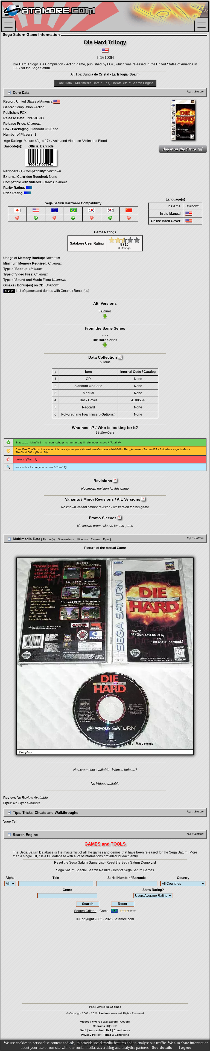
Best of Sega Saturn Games (133, 870)
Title (55, 878)
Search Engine (143, 83)
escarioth (21, 467)
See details (162, 1047)
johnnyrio (73, 449)
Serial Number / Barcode (126, 878)
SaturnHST (150, 449)
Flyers (96, 1021)
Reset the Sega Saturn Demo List (131, 862)
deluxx (20, 459)
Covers (125, 1021)
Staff (83, 1030)
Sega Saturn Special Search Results (83, 870)
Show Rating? (153, 890)
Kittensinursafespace (94, 449)
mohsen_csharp (54, 442)
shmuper (92, 442)
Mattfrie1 (35, 442)
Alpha (9, 878)
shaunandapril (75, 442)
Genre (67, 890)
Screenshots (66, 539)
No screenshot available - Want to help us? (105, 770)
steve (103, 442)
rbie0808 (116, 449)
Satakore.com (123, 919)
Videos (84, 1021)
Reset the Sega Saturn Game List (79, 862)
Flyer (106, 539)
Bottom (198, 91)
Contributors (122, 1030)
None (53, 177)
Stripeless (166, 449)
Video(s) (82, 539)
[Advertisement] (105, 959)
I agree (185, 1047)
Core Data (64, 83)
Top (188, 91)
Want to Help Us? (100, 1030)
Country (183, 878)
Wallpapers (110, 1021)
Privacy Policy (91, 1034)
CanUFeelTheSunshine (30, 449)
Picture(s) (49, 539)
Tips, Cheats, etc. (115, 83)
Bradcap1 (22, 442)
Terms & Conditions (116, 1034)
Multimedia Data (87, 83)
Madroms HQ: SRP (105, 1025)
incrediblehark (56, 449)
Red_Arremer (132, 449)
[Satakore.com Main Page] (62, 16)
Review (95, 539)
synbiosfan (181, 449)
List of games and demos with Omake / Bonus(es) (52, 291)
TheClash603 (24, 452)
